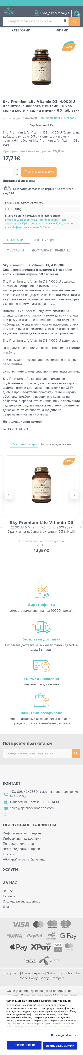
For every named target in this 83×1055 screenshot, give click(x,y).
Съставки (15, 250)
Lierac (26, 973)
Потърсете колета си (18, 843)
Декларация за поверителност (53, 990)
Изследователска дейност (22, 901)
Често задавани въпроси (21, 849)
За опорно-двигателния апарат (39, 219)
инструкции (44, 240)
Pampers (58, 978)
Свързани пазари (24, 444)
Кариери (9, 896)
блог (6, 906)
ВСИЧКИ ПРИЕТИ (24, 1045)
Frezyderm (11, 973)
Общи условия (17, 990)
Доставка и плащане (51, 250)
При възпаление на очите (38, 223)
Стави (46, 227)
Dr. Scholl (66, 973)
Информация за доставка (22, 838)
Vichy (45, 978)
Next (74, 495)
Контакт (8, 854)
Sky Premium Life (41, 125)
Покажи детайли (61, 1035)
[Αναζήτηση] (74, 21)
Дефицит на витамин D (27, 227)
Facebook (5, 815)
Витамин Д (11, 219)
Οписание (16, 240)
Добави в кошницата (41, 172)
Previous (9, 495)
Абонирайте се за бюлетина (24, 859)
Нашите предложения (56, 444)
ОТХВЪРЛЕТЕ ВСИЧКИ (60, 1045)
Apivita (39, 973)
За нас (8, 891)
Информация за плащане (22, 833)
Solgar (52, 973)
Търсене (76, 753)
